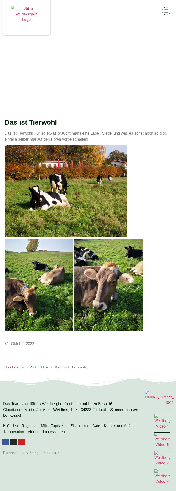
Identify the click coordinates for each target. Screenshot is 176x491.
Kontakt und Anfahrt (120, 426)
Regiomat (29, 426)
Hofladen (10, 426)
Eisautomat (79, 426)
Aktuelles (39, 367)
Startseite (13, 367)
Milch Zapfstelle (54, 426)
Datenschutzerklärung (21, 453)
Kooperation (14, 432)
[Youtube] (21, 442)
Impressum (51, 453)
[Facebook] (5, 442)
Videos (33, 432)
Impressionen (54, 432)
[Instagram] (13, 442)
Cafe (96, 426)
